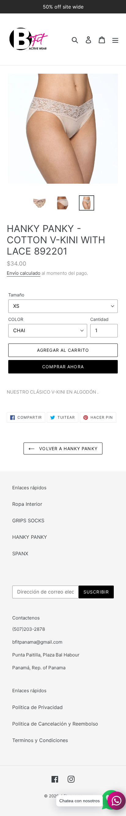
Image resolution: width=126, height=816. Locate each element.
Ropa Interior (27, 504)
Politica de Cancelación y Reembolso (55, 724)
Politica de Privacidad (37, 707)
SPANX (20, 553)
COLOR (15, 319)
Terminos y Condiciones (40, 740)
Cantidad (99, 319)
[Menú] (115, 39)
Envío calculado (23, 273)
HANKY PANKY (29, 537)
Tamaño (16, 294)
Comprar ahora (63, 366)
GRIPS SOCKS (28, 520)
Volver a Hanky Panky (68, 448)
